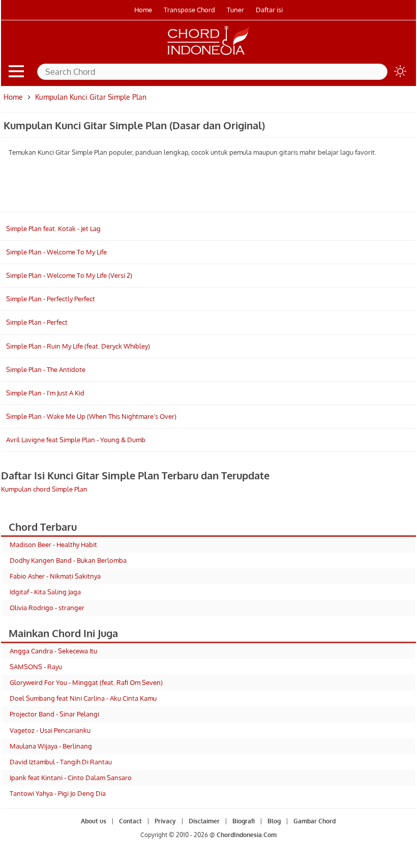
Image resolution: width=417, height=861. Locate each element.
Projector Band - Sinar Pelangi (54, 714)
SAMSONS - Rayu (36, 667)
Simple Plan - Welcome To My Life (56, 252)
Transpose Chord (189, 10)
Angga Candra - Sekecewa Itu (53, 651)
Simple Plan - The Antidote (45, 369)
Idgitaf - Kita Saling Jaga (45, 592)
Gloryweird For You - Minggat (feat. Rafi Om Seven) (86, 682)
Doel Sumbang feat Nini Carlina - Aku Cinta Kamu (83, 698)
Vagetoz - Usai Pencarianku (50, 730)
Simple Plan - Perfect (37, 322)
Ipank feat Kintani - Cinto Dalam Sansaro (71, 777)
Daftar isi (269, 10)
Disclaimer (204, 821)
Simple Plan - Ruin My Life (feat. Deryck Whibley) (78, 346)
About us (93, 821)
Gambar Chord (314, 821)
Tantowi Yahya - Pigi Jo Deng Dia (58, 793)
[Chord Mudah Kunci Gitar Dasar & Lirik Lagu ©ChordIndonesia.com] (208, 55)
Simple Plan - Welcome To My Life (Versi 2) (69, 275)
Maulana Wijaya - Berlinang (51, 746)
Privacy (165, 821)
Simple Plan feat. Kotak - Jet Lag (53, 228)
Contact (130, 821)
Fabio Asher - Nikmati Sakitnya (55, 576)
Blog (274, 821)
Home (143, 10)
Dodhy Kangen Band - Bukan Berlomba (68, 560)
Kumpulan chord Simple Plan (44, 489)
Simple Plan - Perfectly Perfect (50, 299)
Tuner (235, 10)
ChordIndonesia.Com (247, 835)
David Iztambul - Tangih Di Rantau (61, 762)
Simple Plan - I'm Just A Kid (45, 393)
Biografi (243, 821)
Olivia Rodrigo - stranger (47, 608)
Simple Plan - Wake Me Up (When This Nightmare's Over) (91, 416)
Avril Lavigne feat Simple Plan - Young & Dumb (75, 440)
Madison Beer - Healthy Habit (53, 544)
